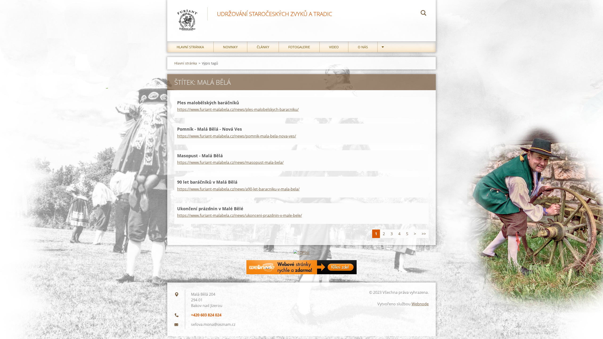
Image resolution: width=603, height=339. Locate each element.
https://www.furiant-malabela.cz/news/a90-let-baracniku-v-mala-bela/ (238, 189)
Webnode (420, 304)
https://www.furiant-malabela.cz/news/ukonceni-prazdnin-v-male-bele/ (239, 215)
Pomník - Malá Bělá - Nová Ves (209, 129)
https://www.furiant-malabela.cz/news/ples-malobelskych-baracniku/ (238, 109)
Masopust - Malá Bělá (200, 155)
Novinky (230, 47)
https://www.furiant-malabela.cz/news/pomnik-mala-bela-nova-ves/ (236, 136)
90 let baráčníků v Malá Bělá (207, 182)
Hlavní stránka (190, 47)
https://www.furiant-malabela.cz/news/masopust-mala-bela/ (230, 162)
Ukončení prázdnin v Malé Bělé (210, 208)
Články (263, 47)
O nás (363, 47)
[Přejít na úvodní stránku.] (187, 16)
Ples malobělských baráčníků (208, 102)
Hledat (423, 13)
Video (334, 47)
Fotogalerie (299, 47)
